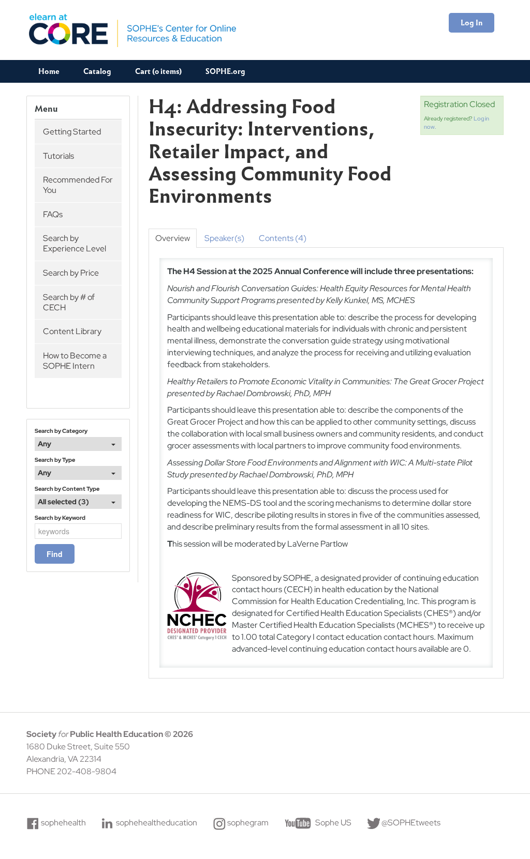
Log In (471, 22)
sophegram (248, 822)
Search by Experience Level (74, 243)
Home (49, 71)
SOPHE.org (225, 71)
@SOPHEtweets (410, 822)
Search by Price (71, 272)
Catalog (97, 71)
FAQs (53, 214)
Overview (172, 238)
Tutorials (58, 155)
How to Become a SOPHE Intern (75, 360)
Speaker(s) (224, 238)
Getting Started (72, 131)
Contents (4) (282, 238)
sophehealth (63, 822)
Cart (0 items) (158, 71)
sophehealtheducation (156, 822)
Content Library (72, 331)
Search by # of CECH (69, 302)
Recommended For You (78, 184)
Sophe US (333, 822)
